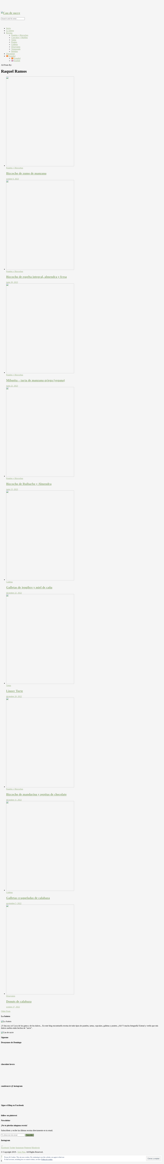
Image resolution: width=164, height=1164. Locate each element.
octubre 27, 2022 (13, 1007)
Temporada (15, 49)
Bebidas (14, 51)
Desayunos (15, 47)
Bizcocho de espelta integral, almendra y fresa (36, 276)
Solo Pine (21, 1152)
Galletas (14, 44)
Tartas (13, 40)
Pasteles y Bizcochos (19, 35)
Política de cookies (47, 1159)
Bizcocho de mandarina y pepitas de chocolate (36, 794)
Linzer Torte (14, 691)
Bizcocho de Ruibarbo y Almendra (29, 484)
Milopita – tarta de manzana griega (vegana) (35, 380)
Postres (14, 42)
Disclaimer (10, 54)
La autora (10, 31)
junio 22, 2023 (12, 386)
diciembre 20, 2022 (14, 696)
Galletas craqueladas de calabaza (28, 898)
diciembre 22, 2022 (14, 593)
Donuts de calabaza (19, 1001)
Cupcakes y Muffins (19, 37)
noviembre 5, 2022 (13, 903)
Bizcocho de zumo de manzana (26, 173)
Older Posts (5, 1011)
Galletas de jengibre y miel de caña (29, 587)
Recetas (9, 33)
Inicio (8, 28)
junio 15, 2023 (12, 489)
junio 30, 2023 (12, 282)
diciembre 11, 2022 (14, 800)
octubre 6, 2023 (12, 179)
